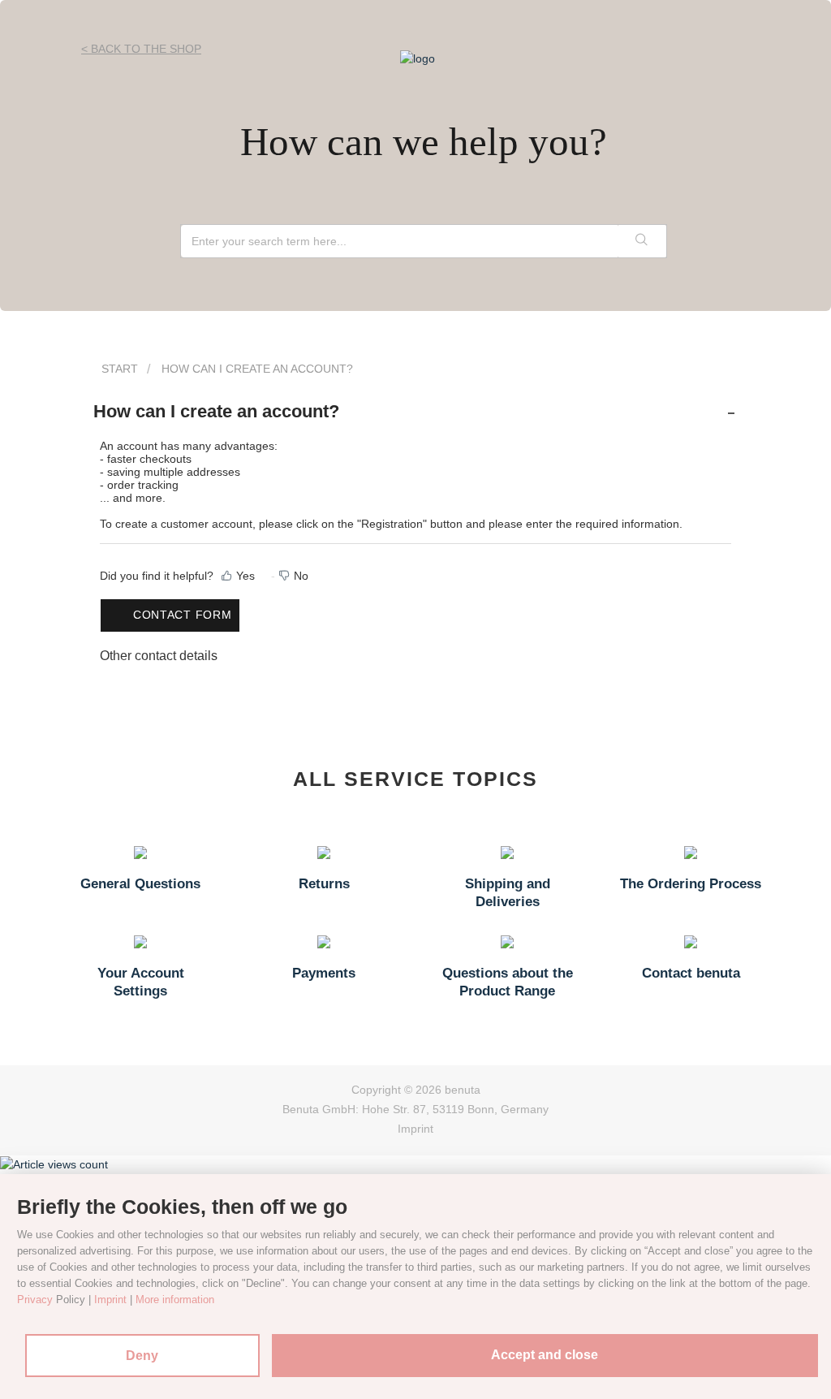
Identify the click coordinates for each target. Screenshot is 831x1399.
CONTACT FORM (182, 614)
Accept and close (544, 1355)
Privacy (35, 1299)
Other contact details (158, 656)
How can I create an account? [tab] (216, 411)
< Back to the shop (141, 48)
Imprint (415, 1128)
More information (175, 1299)
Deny (142, 1355)
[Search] (642, 241)
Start (119, 368)
